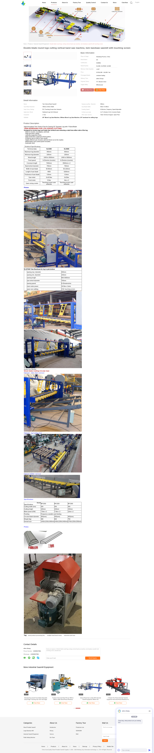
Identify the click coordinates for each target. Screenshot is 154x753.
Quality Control (91, 2)
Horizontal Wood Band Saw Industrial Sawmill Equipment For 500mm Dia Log (118, 698)
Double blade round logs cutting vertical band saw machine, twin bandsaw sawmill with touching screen (76, 44)
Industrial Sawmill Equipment (31, 734)
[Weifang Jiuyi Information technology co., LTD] (23, 3)
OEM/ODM (79, 730)
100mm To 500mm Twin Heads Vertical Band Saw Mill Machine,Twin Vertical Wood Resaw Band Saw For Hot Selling (35, 698)
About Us (65, 2)
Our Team (52, 737)
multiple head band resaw (54, 635)
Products (54, 2)
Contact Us (104, 2)
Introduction (53, 727)
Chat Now (125, 2)
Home (44, 2)
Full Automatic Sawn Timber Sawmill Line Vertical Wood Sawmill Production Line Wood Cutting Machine (90, 698)
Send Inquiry (93, 658)
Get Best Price (88, 90)
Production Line (80, 727)
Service (52, 734)
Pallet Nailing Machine (29, 737)
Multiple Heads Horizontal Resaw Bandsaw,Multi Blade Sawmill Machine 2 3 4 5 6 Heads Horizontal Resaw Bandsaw (63, 698)
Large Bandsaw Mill (29, 730)
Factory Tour (77, 2)
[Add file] (118, 750)
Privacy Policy (97, 746)
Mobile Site (110, 746)
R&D (77, 734)
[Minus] (149, 711)
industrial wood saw (69, 635)
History (51, 730)
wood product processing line (36, 635)
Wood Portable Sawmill (29, 727)
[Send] (149, 750)
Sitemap (84, 746)
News (114, 2)
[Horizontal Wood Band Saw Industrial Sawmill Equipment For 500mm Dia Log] (118, 683)
